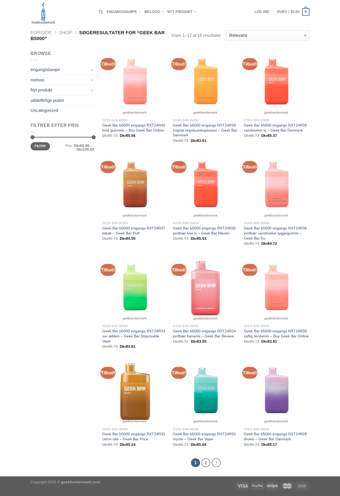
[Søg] (101, 12)
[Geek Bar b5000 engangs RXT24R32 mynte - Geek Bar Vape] (206, 391)
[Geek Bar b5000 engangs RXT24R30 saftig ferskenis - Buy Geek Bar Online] (276, 288)
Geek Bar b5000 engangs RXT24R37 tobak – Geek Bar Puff (133, 230)
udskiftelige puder (47, 100)
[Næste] (216, 462)
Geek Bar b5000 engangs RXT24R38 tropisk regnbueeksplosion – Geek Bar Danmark (205, 130)
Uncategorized (44, 110)
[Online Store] (61, 12)
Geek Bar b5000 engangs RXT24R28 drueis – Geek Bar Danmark (275, 436)
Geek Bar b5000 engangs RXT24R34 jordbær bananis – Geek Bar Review (204, 333)
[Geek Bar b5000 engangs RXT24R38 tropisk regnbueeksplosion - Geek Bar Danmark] (206, 83)
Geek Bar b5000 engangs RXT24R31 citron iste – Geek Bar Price (133, 436)
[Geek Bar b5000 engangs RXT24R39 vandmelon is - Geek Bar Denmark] (276, 83)
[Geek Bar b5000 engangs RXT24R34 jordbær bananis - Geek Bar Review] (206, 288)
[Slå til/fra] (92, 70)
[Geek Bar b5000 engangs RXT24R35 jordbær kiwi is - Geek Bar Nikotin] (206, 186)
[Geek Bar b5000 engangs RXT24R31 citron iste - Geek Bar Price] (135, 391)
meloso (152, 12)
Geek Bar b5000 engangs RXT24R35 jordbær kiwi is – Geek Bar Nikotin (204, 230)
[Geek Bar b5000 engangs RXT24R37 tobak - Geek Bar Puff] (135, 186)
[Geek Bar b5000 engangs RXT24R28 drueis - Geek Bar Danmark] (276, 391)
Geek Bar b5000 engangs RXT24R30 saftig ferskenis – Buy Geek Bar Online (276, 333)
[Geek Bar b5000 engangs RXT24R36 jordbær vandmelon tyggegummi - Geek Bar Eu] (276, 186)
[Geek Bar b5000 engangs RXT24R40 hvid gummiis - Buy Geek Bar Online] (135, 83)
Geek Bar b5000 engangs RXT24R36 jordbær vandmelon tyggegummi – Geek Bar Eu (275, 233)
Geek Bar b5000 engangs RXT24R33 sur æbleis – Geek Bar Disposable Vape (133, 336)
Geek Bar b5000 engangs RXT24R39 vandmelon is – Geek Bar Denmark (275, 127)
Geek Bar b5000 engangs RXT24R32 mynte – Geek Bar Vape (204, 436)
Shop (65, 32)
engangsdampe (122, 12)
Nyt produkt (180, 12)
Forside (41, 32)
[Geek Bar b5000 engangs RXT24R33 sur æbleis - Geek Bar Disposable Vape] (135, 288)
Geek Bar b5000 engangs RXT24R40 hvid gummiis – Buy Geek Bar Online (133, 127)
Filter (40, 146)
